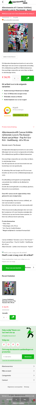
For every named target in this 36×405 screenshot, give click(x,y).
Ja (16, 399)
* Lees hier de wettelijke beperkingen (12, 360)
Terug (2, 2)
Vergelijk (15, 17)
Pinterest (13, 344)
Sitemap (26, 387)
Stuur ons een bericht (13, 268)
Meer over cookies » (18, 403)
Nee (25, 399)
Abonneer (28, 357)
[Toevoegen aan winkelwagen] (13, 317)
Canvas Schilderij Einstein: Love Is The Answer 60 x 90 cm (9, 301)
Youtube (18, 344)
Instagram (8, 344)
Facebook (4, 344)
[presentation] (32, 38)
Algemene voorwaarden (15, 387)
